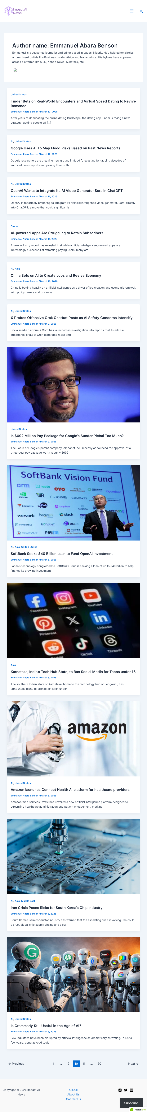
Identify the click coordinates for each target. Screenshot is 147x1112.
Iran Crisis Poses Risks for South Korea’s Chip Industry (57, 907)
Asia (17, 268)
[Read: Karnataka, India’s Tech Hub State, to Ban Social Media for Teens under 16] (73, 620)
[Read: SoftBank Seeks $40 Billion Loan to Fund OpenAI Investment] (73, 502)
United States (19, 94)
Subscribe (131, 1103)
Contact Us (73, 1099)
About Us (73, 1094)
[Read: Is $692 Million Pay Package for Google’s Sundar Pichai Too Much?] (73, 384)
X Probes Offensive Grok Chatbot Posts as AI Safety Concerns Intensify (72, 318)
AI (12, 141)
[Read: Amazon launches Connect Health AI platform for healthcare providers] (73, 738)
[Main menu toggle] (132, 11)
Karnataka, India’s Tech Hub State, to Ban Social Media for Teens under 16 (73, 672)
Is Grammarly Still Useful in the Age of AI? (46, 1026)
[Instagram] (131, 1090)
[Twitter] (125, 1090)
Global (14, 226)
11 (83, 1063)
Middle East (28, 901)
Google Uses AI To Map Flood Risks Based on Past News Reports (65, 148)
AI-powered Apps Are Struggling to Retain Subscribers (57, 233)
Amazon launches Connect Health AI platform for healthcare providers (70, 789)
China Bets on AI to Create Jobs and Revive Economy (56, 275)
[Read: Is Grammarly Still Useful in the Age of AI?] (73, 974)
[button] (141, 11)
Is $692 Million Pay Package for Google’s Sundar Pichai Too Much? (67, 436)
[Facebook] (120, 1090)
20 (99, 1063)
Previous (16, 1063)
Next (133, 1063)
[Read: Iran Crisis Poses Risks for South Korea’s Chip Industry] (73, 856)
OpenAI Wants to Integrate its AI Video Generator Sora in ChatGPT (67, 190)
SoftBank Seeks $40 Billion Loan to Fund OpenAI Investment (62, 553)
